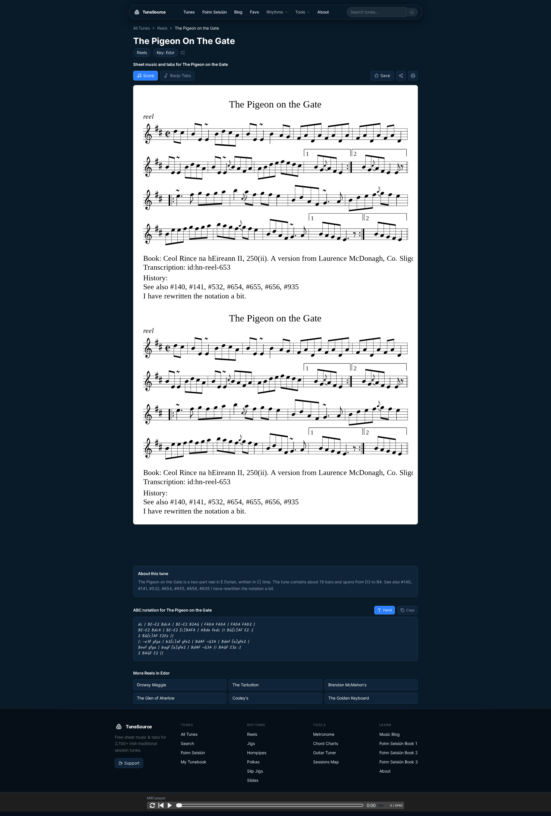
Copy (410, 610)
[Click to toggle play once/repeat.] (152, 805)
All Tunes (141, 28)
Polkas (253, 761)
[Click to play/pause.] (170, 805)
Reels (162, 28)
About (323, 11)
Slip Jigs (255, 771)
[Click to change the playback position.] (271, 805)
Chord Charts (325, 743)
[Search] (412, 12)
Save (385, 75)
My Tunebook (193, 761)
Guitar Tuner (324, 752)
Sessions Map (326, 761)
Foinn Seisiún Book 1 (398, 743)
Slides (252, 780)
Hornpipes (256, 752)
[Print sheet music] (413, 76)
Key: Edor (165, 52)
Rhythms (275, 11)
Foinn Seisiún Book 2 (398, 752)
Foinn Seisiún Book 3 (398, 761)
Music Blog (389, 734)
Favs (254, 11)
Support (131, 763)
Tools (300, 11)
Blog (238, 11)
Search (187, 743)
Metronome (323, 734)
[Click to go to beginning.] (161, 805)
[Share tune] (401, 76)
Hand (387, 610)
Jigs (251, 743)
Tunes (189, 11)
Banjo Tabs (180, 75)
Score (148, 75)
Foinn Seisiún (214, 11)
